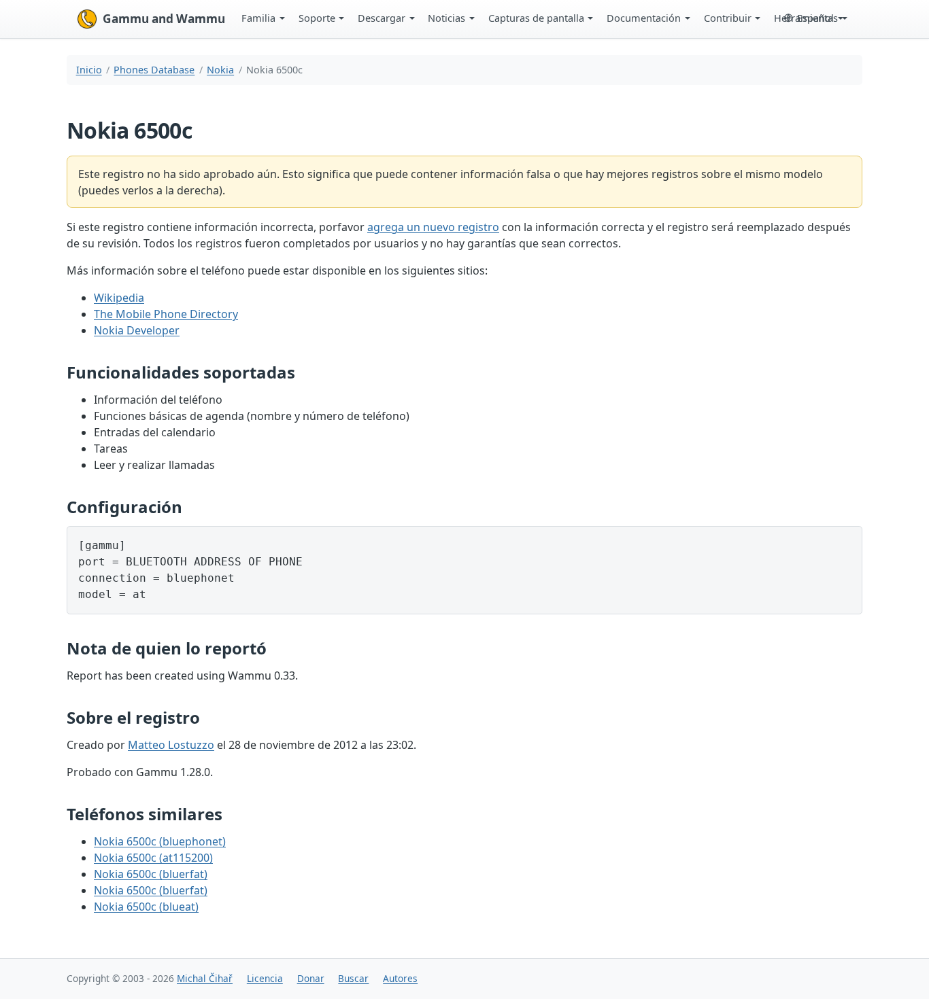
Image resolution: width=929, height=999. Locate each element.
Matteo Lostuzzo (171, 744)
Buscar (353, 978)
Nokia (220, 69)
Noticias (446, 17)
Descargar (381, 17)
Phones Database (154, 69)
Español (815, 17)
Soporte (317, 17)
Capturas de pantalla (536, 17)
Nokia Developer (137, 330)
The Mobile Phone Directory (166, 313)
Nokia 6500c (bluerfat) (150, 873)
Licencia (265, 978)
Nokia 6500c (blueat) (146, 906)
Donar (310, 978)
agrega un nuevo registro (433, 227)
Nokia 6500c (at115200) (153, 857)
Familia (258, 17)
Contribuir (727, 17)
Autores (400, 978)
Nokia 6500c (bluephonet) (160, 841)
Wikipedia (119, 297)
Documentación (644, 17)
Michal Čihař (205, 978)
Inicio (89, 69)
